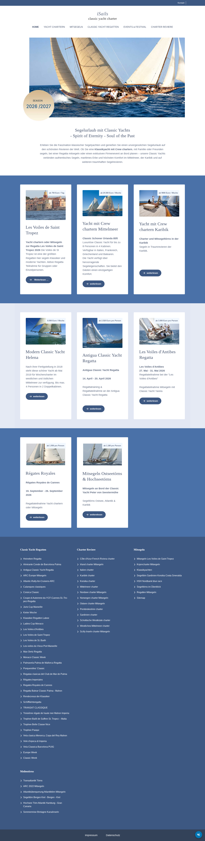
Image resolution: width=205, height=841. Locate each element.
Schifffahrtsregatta (32, 702)
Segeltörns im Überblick (149, 587)
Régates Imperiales (33, 679)
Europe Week (30, 752)
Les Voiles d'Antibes (33, 629)
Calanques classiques (34, 587)
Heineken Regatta (32, 559)
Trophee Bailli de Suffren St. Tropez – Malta (45, 719)
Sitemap (141, 598)
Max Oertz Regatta (32, 651)
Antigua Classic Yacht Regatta (38, 570)
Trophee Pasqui (31, 730)
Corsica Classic (31, 592)
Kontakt (181, 3)
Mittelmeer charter (89, 587)
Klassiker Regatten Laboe (36, 618)
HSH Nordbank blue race (149, 581)
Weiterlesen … (41, 280)
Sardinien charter (88, 615)
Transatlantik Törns (32, 780)
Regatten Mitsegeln (146, 592)
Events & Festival (135, 27)
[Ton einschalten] (198, 834)
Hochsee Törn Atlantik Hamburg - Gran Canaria (42, 805)
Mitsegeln (76, 27)
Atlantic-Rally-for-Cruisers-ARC (39, 581)
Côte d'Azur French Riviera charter (97, 559)
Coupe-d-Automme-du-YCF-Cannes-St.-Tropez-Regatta (45, 599)
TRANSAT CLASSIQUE (35, 707)
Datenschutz (113, 835)
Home (35, 27)
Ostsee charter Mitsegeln (92, 603)
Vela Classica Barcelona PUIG (38, 747)
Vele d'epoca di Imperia (35, 741)
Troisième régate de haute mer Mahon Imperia (46, 713)
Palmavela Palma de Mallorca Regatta (42, 663)
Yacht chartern (54, 27)
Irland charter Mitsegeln (91, 564)
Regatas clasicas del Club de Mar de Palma (45, 674)
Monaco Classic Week (34, 657)
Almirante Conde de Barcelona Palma (42, 564)
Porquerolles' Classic (34, 668)
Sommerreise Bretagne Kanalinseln (41, 812)
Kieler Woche (30, 612)
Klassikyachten (144, 570)
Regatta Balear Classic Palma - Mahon (42, 691)
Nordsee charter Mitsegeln (93, 592)
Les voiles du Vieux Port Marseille (40, 646)
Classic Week (30, 758)
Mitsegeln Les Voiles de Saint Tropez (155, 559)
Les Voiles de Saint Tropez (36, 635)
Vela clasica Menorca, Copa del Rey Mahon (45, 735)
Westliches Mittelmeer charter (94, 626)
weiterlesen (95, 284)
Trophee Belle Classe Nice (36, 724)
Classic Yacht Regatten (103, 27)
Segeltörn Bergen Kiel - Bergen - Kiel (41, 797)
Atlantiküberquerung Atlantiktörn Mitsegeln (44, 792)
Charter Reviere (162, 27)
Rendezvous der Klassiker (36, 696)
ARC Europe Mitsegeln (34, 575)
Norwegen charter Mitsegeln (94, 598)
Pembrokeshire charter (91, 609)
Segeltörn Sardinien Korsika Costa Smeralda (159, 575)
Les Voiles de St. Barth (34, 640)
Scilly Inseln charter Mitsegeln (95, 631)
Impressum (91, 835)
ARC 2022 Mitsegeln (33, 786)
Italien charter (87, 570)
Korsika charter (87, 581)
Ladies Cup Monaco (33, 623)
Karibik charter (87, 575)
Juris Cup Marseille (33, 607)
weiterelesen (96, 514)
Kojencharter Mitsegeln (148, 564)
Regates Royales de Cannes (37, 685)
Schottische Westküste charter (95, 620)
